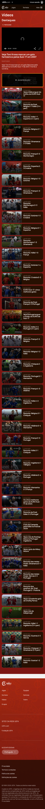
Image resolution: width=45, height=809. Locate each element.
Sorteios (5, 695)
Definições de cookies (9, 777)
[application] (22, 39)
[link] (13, 7)
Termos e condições (9, 770)
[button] (39, 7)
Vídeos (4, 700)
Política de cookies (8, 773)
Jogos (4, 690)
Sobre (25, 700)
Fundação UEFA (7, 731)
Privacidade (6, 766)
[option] (22, 80)
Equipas (26, 690)
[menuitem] (15, 7)
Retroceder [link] (7, 25)
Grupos (4, 704)
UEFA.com (5, 726)
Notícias (26, 695)
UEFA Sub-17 (5, 7)
